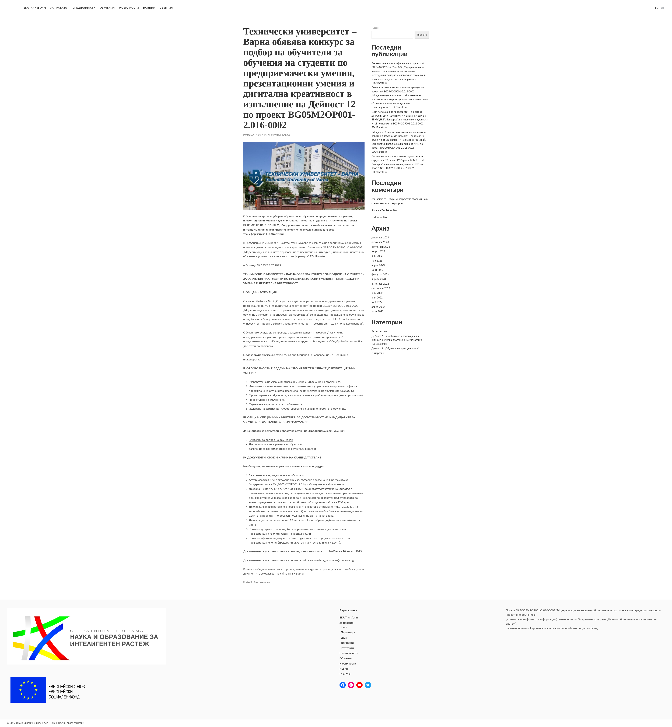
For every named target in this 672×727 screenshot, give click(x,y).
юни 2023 (377, 256)
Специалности (84, 8)
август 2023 (378, 251)
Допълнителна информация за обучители (275, 444)
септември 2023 (381, 247)
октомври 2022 (380, 284)
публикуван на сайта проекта (325, 484)
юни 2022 (377, 298)
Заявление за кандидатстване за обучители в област (282, 448)
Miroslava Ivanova (280, 135)
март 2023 (377, 270)
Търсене (375, 28)
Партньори (348, 632)
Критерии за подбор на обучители (271, 440)
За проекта (58, 8)
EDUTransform (35, 8)
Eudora (375, 217)
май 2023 (377, 261)
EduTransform (12, 8)
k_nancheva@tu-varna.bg (338, 560)
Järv (395, 210)
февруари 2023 (380, 274)
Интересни (378, 353)
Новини (149, 8)
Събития (166, 8)
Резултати (347, 648)
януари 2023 (379, 279)
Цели (344, 637)
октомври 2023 (380, 242)
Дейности (347, 642)
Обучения (107, 8)
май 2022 (377, 302)
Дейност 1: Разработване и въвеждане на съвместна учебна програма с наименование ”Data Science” (397, 340)
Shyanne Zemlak (380, 210)
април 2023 (378, 265)
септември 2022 (381, 288)
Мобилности (129, 8)
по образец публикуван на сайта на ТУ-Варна (320, 502)
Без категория (262, 582)
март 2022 (377, 311)
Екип (344, 627)
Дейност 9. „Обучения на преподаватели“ (395, 348)
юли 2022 (377, 293)
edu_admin (377, 199)
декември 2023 (380, 237)
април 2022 (378, 307)
